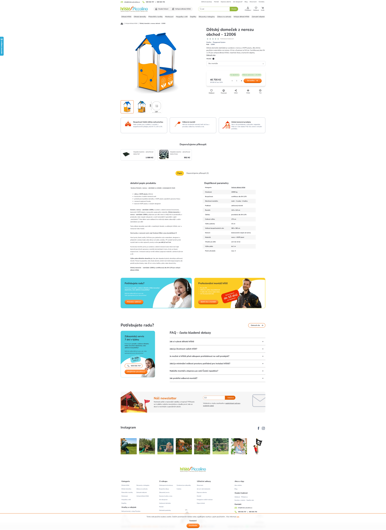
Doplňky (123, 503)
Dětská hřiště (125, 485)
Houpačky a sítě (126, 500)
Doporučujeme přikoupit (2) (197, 173)
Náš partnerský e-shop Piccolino (130, 511)
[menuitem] (161, 9)
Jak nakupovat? (237, 2)
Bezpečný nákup (164, 489)
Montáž (216, 2)
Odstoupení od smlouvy (166, 485)
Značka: (215, 42)
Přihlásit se (244, 497)
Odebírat (230, 398)
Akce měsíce (238, 485)
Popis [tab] (179, 173)
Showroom (253, 2)
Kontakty (261, 2)
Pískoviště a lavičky (127, 492)
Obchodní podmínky (165, 510)
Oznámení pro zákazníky (184, 485)
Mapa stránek (201, 503)
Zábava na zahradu (142, 489)
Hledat (233, 9)
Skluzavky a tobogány (142, 485)
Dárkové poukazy (206, 2)
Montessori (124, 496)
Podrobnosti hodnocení (227, 39)
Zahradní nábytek (141, 492)
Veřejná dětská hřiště (238, 187)
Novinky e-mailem (240, 500)
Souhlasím (193, 525)
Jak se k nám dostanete (203, 489)
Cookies (179, 489)
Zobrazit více (211, 55)
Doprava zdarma (226, 2)
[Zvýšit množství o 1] (241, 80)
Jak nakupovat (163, 500)
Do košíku (251, 80)
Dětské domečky (126, 489)
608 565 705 (161, 2)
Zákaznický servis (164, 492)
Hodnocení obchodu (165, 503)
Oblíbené (237, 497)
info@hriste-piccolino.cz (136, 372)
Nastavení (193, 521)
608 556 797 (150, 2)
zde (238, 517)
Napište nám (250, 500)
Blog (246, 2)
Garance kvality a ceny (165, 496)
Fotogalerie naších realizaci (205, 500)
